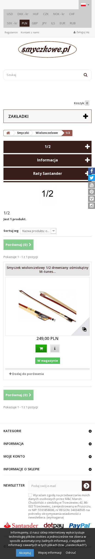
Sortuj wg (11, 231)
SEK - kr (12, 23)
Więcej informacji (50, 552)
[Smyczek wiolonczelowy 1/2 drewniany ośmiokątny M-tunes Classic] (47, 306)
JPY (44, 23)
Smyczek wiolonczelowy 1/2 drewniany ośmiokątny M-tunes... (48, 269)
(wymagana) (59, 506)
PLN (24, 23)
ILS (53, 23)
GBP (35, 23)
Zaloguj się (82, 32)
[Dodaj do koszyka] (41, 348)
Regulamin (11, 32)
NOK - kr (59, 14)
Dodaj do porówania (28, 374)
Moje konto (14, 456)
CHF (71, 14)
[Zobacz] (54, 348)
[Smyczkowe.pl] (47, 49)
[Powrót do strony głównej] (8, 133)
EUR (62, 23)
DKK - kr (23, 14)
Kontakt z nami (30, 32)
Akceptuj (25, 553)
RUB (73, 23)
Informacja (47, 160)
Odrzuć (71, 552)
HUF (36, 14)
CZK (46, 14)
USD (10, 14)
